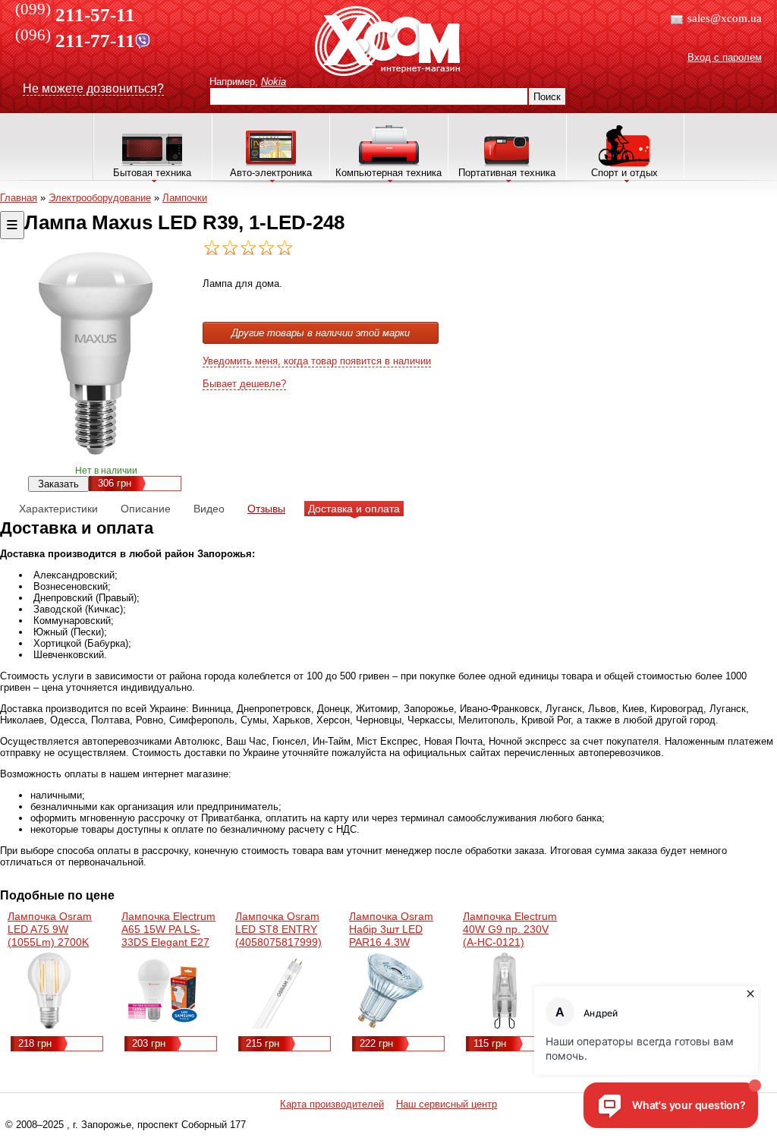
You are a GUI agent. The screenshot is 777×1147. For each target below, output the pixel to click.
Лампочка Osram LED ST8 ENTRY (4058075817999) (278, 929)
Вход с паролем (724, 57)
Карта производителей (332, 1104)
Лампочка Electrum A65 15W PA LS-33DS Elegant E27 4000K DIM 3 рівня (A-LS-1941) (168, 942)
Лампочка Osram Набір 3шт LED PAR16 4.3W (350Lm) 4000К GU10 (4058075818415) (392, 948)
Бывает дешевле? (244, 383)
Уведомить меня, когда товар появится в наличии (317, 361)
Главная (18, 197)
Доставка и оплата (354, 509)
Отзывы (266, 509)
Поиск (547, 96)
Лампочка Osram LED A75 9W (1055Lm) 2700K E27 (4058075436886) (51, 942)
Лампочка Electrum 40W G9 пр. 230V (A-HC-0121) (510, 929)
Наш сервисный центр (446, 1104)
